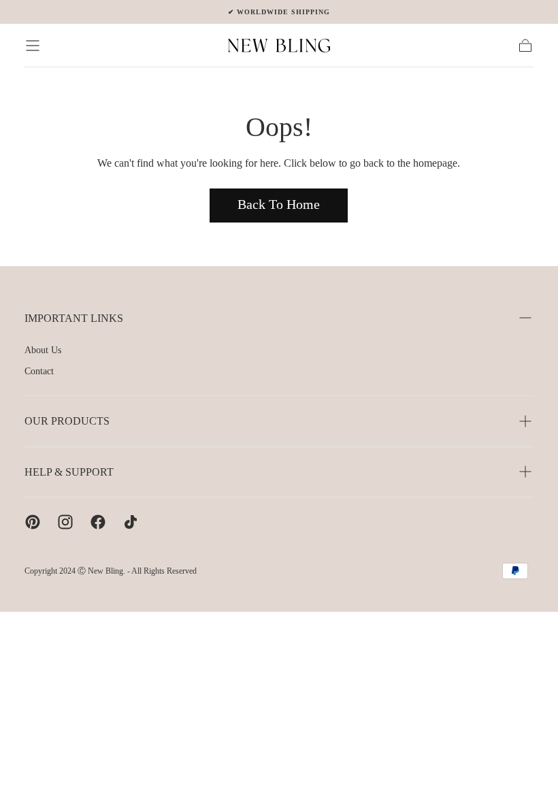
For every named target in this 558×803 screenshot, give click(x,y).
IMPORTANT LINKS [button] (73, 318)
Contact (39, 371)
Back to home (278, 204)
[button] (32, 45)
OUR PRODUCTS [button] (67, 421)
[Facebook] (98, 522)
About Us (42, 350)
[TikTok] (131, 522)
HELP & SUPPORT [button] (69, 472)
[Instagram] (65, 522)
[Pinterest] (33, 522)
